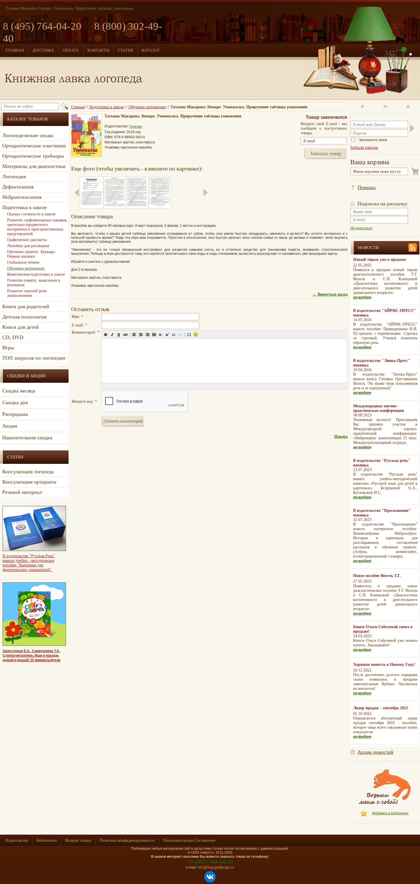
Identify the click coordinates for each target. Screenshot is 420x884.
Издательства (16, 840)
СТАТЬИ (125, 50)
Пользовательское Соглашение (189, 840)
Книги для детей (20, 327)
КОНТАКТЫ (98, 50)
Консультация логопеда (28, 471)
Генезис (135, 127)
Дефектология (17, 187)
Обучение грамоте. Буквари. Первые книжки (31, 254)
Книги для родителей (25, 306)
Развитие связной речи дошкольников (27, 293)
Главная (78, 107)
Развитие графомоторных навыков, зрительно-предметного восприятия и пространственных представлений (37, 227)
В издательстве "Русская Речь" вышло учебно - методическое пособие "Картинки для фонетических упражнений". (29, 563)
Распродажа (15, 414)
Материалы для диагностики (34, 166)
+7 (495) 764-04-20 (210, 862)
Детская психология (24, 317)
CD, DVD (12, 337)
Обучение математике (147, 107)
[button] (106, 334)
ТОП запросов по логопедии (33, 358)
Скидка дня (15, 402)
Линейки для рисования (28, 246)
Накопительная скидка (27, 437)
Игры (8, 347)
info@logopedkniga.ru (215, 867)
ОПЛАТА (71, 50)
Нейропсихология (21, 197)
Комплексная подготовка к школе (36, 274)
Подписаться (361, 228)
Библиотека (47, 840)
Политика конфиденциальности (127, 840)
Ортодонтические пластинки (34, 146)
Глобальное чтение (23, 262)
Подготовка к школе (106, 107)
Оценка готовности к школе (31, 214)
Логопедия (14, 176)
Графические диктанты (27, 240)
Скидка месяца (18, 391)
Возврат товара (78, 840)
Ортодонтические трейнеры (33, 156)
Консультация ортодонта (29, 482)
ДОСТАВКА (43, 50)
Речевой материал (22, 492)
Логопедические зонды (27, 135)
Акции (9, 426)
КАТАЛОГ (151, 50)
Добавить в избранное (390, 813)
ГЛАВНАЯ (14, 50)
